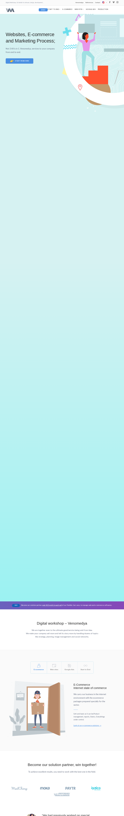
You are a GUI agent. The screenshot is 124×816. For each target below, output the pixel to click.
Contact (97, 2)
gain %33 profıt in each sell (52, 605)
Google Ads (91, 9)
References (89, 2)
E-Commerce (67, 9)
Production (103, 9)
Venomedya (79, 2)
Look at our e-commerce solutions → (87, 726)
